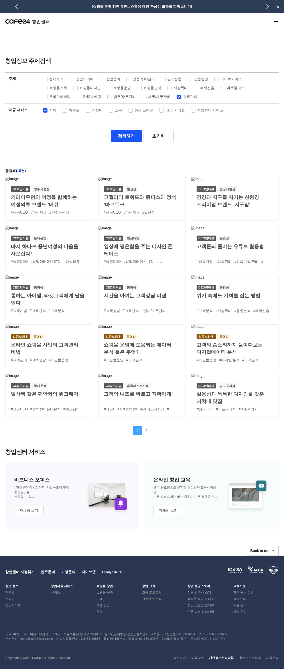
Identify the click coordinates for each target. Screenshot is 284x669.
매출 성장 (103, 605)
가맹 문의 (240, 611)
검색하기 (126, 135)
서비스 (55, 592)
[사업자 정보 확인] (174, 638)
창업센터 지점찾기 (20, 572)
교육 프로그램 (152, 592)
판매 (100, 599)
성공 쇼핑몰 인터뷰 (200, 605)
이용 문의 (240, 605)
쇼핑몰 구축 (105, 592)
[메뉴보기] (276, 21)
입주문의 (48, 572)
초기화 (158, 135)
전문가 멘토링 (152, 599)
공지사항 (239, 599)
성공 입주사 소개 (199, 592)
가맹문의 (68, 572)
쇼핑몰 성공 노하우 (200, 599)
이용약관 (197, 657)
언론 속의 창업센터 (200, 611)
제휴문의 (272, 657)
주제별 (10, 599)
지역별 (10, 592)
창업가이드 (13, 605)
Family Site (110, 572)
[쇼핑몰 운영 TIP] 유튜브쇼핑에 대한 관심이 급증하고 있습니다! (142, 6)
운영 (100, 611)
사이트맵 (89, 572)
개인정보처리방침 (221, 657)
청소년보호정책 (250, 657)
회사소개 (180, 657)
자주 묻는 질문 (243, 592)
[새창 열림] (235, 569)
